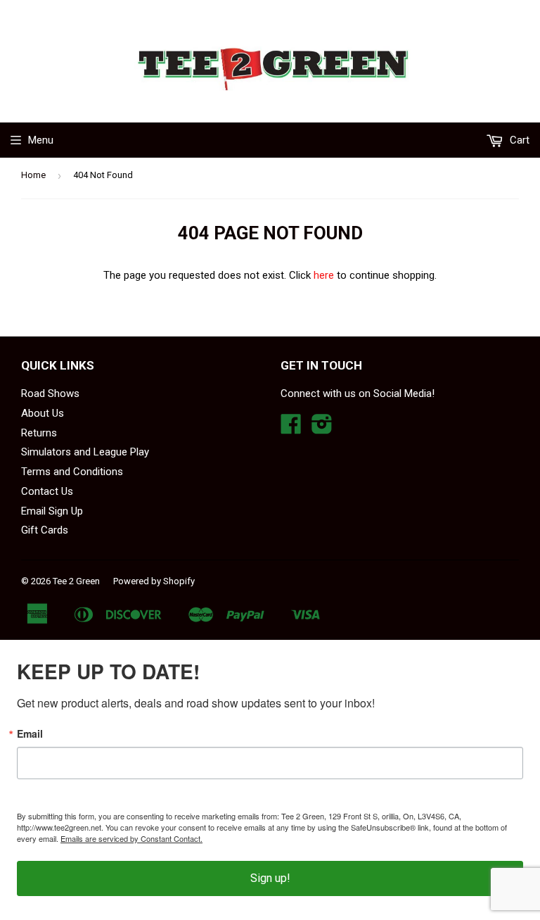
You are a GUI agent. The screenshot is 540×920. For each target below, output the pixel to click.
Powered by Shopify (154, 581)
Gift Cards (44, 530)
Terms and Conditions (72, 471)
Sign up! (270, 878)
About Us (42, 413)
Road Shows (50, 393)
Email (30, 733)
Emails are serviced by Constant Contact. (131, 838)
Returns (39, 433)
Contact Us (47, 491)
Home (33, 175)
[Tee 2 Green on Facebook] (291, 428)
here (324, 275)
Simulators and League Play (85, 452)
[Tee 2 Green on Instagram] (322, 428)
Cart (518, 140)
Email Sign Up (52, 511)
